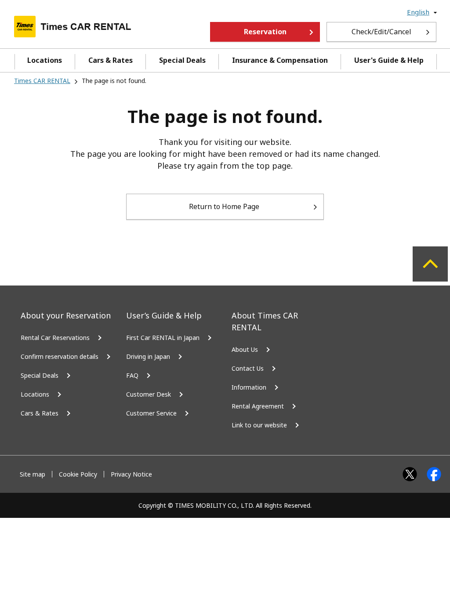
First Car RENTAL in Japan (163, 337)
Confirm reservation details (59, 356)
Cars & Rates (110, 60)
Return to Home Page (224, 206)
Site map (32, 474)
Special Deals (182, 60)
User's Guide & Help (389, 60)
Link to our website (259, 425)
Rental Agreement (258, 406)
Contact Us (248, 368)
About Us (245, 349)
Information (249, 387)
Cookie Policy (78, 474)
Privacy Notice (131, 474)
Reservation (265, 31)
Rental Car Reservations (55, 337)
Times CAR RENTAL (42, 80)
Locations (44, 60)
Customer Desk (148, 394)
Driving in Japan (148, 356)
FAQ (132, 375)
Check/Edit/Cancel (381, 31)
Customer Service (151, 413)
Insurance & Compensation (280, 60)
